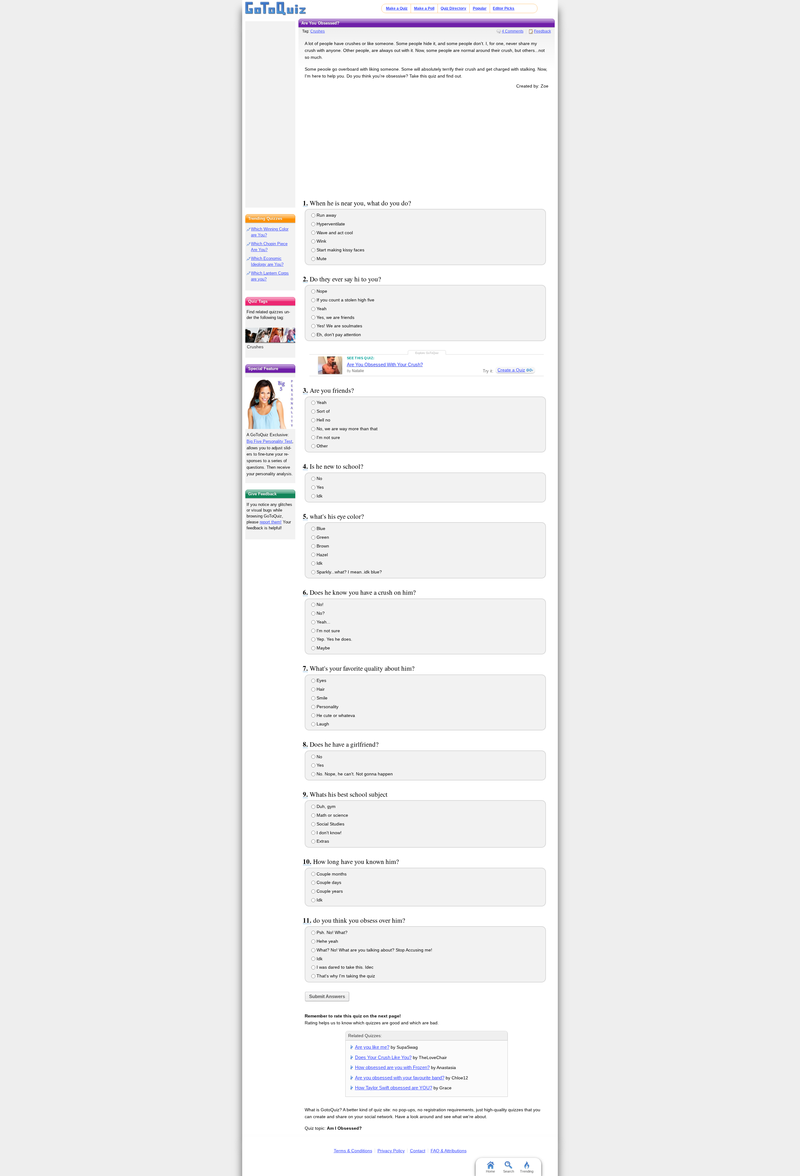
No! (319, 604)
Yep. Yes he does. (333, 639)
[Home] (275, 9)
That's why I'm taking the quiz (345, 975)
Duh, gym (325, 806)
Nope (321, 291)
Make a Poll (424, 8)
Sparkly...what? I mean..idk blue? (348, 571)
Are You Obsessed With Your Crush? (385, 364)
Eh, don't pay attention (338, 334)
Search (508, 1171)
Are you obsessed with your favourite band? (399, 1077)
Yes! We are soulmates (338, 325)
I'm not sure (327, 437)
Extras (322, 841)
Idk (318, 495)
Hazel (321, 554)
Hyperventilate (330, 223)
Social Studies (329, 823)
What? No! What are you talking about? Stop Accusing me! (373, 949)
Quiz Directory (453, 8)
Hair (320, 689)
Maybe (322, 647)
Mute (321, 258)
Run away (325, 215)
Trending (526, 1171)
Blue (320, 528)
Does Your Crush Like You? (383, 1057)
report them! (271, 522)
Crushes (317, 31)
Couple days (328, 882)
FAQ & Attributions (449, 1150)
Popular (480, 8)
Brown (322, 545)
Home (490, 1171)
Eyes (320, 680)
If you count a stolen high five (344, 299)
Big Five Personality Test (269, 441)
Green (322, 537)
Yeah (321, 308)
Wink (320, 241)
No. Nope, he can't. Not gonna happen (354, 773)
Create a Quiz (511, 369)
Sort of (322, 411)
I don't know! (328, 832)
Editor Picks (503, 8)
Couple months (331, 873)
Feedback (542, 31)
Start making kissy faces (339, 249)
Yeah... (322, 621)
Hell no (322, 419)
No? (320, 613)
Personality (326, 706)
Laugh (322, 723)
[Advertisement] (426, 143)
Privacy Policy (391, 1150)
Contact (417, 1150)
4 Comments (512, 31)
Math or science (331, 815)
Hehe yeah (326, 941)
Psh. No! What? (331, 932)
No (318, 478)
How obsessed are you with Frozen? (392, 1067)
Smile (321, 697)
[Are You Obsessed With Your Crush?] (330, 365)
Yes (319, 487)
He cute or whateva (335, 715)
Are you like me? (372, 1047)
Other (321, 445)
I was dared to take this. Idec (344, 967)
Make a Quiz (397, 8)
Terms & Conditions (353, 1150)
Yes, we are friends (334, 317)
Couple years (329, 891)
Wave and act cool (334, 232)
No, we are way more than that (346, 428)
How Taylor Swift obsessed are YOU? (393, 1087)
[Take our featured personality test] (270, 403)
